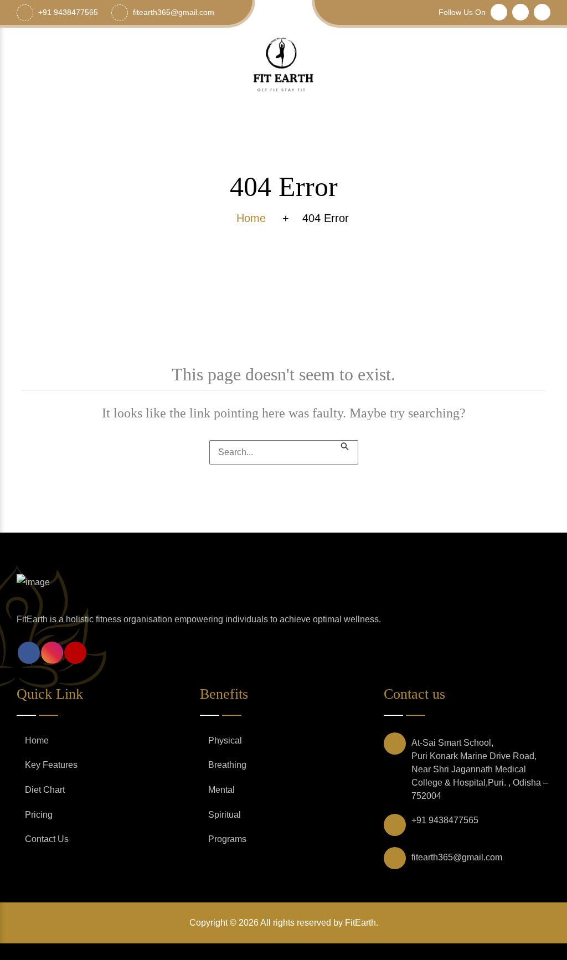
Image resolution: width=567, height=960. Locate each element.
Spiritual (224, 814)
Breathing (227, 765)
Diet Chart (45, 789)
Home (37, 740)
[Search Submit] (345, 445)
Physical (225, 740)
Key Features (51, 765)
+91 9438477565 (444, 820)
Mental (221, 789)
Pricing (39, 814)
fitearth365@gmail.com (456, 857)
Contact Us (47, 839)
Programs (227, 839)
